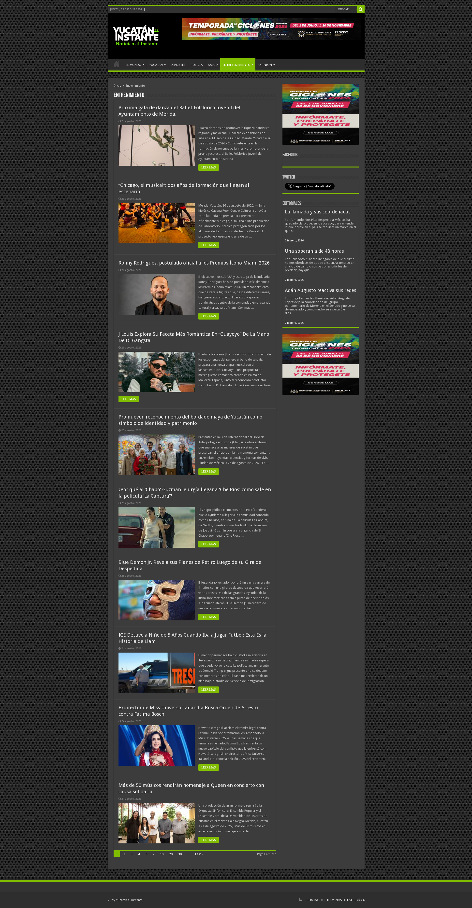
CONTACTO (315, 900)
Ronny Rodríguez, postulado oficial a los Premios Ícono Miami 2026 (194, 263)
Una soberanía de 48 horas (314, 251)
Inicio (117, 85)
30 (180, 854)
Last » (199, 854)
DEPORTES (178, 65)
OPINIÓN (265, 65)
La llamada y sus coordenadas (318, 212)
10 (161, 854)
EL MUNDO (133, 65)
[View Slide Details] (320, 115)
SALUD (213, 65)
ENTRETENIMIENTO (237, 65)
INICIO (116, 64)
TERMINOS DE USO (340, 900)
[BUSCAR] (361, 9)
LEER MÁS (208, 167)
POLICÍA (197, 65)
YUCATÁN (156, 65)
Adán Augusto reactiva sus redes (320, 290)
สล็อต (361, 900)
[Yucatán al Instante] (136, 35)
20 (171, 854)
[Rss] (300, 900)
